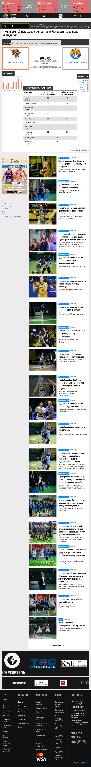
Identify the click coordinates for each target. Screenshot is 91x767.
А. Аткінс (82, 89)
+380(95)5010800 (77, 707)
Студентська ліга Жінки (41, 730)
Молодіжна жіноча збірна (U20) (59, 726)
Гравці (65, 27)
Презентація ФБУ (7, 726)
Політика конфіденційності (41, 745)
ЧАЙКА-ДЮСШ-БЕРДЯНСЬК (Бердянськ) (76, 62)
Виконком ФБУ (6, 707)
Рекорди (70, 27)
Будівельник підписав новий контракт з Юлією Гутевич (70, 308)
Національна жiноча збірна (59, 711)
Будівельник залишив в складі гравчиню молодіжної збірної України (71, 211)
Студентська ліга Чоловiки (41, 725)
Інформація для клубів (6, 750)
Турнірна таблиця (41, 26)
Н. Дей (81, 87)
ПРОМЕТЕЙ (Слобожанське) (15, 62)
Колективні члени (6, 720)
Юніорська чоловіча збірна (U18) (59, 734)
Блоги (20, 727)
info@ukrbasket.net (79, 710)
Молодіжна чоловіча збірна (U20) (59, 718)
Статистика (34, 27)
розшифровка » (83, 147)
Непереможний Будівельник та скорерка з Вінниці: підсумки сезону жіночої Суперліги (71, 503)
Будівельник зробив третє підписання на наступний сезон (71, 355)
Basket (20, 702)
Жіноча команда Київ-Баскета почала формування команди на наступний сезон (72, 164)
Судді (81, 27)
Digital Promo (85, 763)
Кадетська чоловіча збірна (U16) (59, 750)
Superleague (22, 706)
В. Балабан (83, 80)
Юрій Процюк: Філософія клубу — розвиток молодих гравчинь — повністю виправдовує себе (72, 479)
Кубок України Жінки (40, 719)
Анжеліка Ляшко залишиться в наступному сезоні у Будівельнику (71, 333)
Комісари (86, 27)
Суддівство (22, 719)
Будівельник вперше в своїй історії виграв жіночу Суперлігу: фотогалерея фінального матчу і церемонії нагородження (72, 530)
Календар (52, 27)
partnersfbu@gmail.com (80, 713)
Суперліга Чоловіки (39, 703)
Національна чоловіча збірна (59, 704)
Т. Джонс (82, 82)
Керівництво (7, 712)
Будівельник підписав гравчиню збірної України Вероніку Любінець (72, 284)
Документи (6, 715)
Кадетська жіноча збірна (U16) (59, 758)
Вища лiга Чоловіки (39, 713)
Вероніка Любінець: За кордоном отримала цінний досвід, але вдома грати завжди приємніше (72, 237)
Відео (60, 619)
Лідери (46, 27)
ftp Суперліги (6, 736)
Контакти (6, 731)
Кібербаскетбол (23, 723)
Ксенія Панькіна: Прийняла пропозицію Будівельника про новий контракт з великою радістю (71, 384)
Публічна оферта (41, 749)
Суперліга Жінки (41, 708)
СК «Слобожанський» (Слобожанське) (47, 66)
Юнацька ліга (40, 735)
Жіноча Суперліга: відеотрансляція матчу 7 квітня (71, 624)
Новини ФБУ (22, 716)
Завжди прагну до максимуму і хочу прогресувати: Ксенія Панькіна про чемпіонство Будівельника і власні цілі (71, 457)
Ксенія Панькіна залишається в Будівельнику (71, 428)
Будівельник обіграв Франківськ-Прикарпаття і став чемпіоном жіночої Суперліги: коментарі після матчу (72, 577)
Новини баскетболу (22, 711)
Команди (59, 27)
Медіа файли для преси (6, 743)
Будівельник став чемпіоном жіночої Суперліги (70, 600)
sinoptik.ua (12, 216)
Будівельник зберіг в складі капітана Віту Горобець (70, 186)
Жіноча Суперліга (9, 3)
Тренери (76, 27)
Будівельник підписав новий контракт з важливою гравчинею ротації (70, 260)
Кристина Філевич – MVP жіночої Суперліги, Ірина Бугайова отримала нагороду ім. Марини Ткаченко (72, 553)
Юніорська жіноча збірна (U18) (59, 742)
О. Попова (82, 91)
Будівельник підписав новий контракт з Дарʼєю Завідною (70, 405)
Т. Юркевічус (83, 84)
